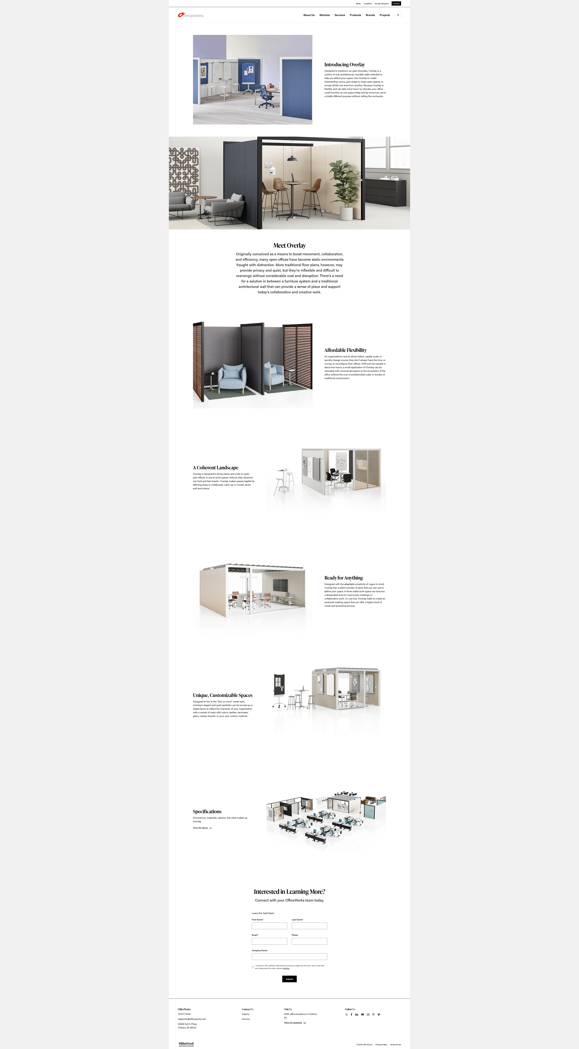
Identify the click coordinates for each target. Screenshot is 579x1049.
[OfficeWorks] (193, 15)
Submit (289, 978)
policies (286, 968)
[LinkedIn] (356, 1014)
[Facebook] (351, 1014)
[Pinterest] (373, 1014)
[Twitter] (346, 1014)
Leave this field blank (263, 913)
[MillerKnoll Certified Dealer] (186, 1044)
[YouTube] (362, 1014)
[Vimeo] (378, 1014)
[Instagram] (368, 1014)
